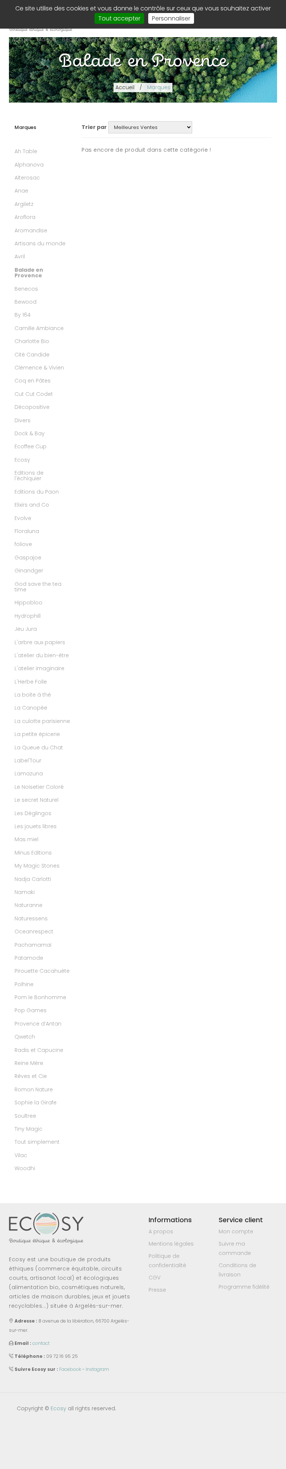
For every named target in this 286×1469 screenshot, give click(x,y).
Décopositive (32, 407)
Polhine (24, 984)
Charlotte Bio (32, 341)
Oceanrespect (34, 931)
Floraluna (27, 531)
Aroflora (25, 217)
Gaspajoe (28, 557)
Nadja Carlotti (33, 879)
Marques (159, 87)
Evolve (23, 518)
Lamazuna (29, 773)
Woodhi (25, 1168)
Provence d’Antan (38, 1023)
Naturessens (31, 918)
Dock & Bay (30, 433)
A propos (161, 1231)
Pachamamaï (33, 945)
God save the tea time (38, 586)
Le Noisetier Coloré (39, 787)
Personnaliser (171, 18)
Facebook (70, 1369)
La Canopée (31, 707)
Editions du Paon (37, 491)
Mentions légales (171, 1243)
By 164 (23, 315)
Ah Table (26, 151)
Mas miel (26, 839)
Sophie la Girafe (36, 1102)
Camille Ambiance (39, 328)
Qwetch (25, 1036)
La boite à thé (33, 694)
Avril (20, 256)
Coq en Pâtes (33, 380)
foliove (23, 544)
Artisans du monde (40, 243)
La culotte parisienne (42, 721)
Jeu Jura (26, 629)
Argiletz (24, 204)
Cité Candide (32, 354)
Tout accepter (119, 18)
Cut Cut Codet (34, 394)
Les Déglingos (33, 813)
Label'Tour (28, 760)
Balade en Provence (29, 272)
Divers (23, 420)
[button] (46, 39)
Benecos (26, 289)
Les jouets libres (36, 826)
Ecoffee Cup (31, 446)
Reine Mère (29, 1063)
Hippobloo (28, 602)
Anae (21, 190)
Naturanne (28, 905)
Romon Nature (34, 1089)
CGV (155, 1277)
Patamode (29, 958)
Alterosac (27, 177)
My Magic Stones (37, 865)
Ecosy (22, 460)
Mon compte (236, 1231)
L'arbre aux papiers (40, 642)
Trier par (94, 127)
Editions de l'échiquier (29, 475)
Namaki (25, 892)
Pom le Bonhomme (40, 997)
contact (41, 1343)
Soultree (25, 1116)
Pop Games (31, 1010)
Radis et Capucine (39, 1050)
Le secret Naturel (36, 800)
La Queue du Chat (39, 747)
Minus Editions (33, 852)
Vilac (21, 1155)
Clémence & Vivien (39, 367)
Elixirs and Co (32, 504)
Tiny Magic (28, 1129)
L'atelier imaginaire (39, 668)
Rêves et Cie (31, 1076)
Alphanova (29, 164)
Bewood (25, 302)
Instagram (97, 1369)
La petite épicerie (37, 734)
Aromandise (31, 230)
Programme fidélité (244, 1287)
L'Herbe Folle (31, 681)
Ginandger (29, 570)
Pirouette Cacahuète (42, 971)
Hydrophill (28, 616)
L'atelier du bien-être (42, 655)
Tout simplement (37, 1142)
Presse (157, 1290)
